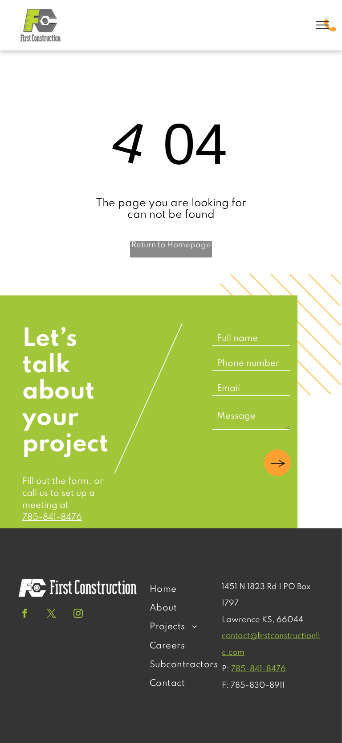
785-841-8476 (52, 517)
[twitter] (51, 614)
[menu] (322, 25)
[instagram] (78, 614)
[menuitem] (184, 589)
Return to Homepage (171, 245)
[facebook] (25, 614)
